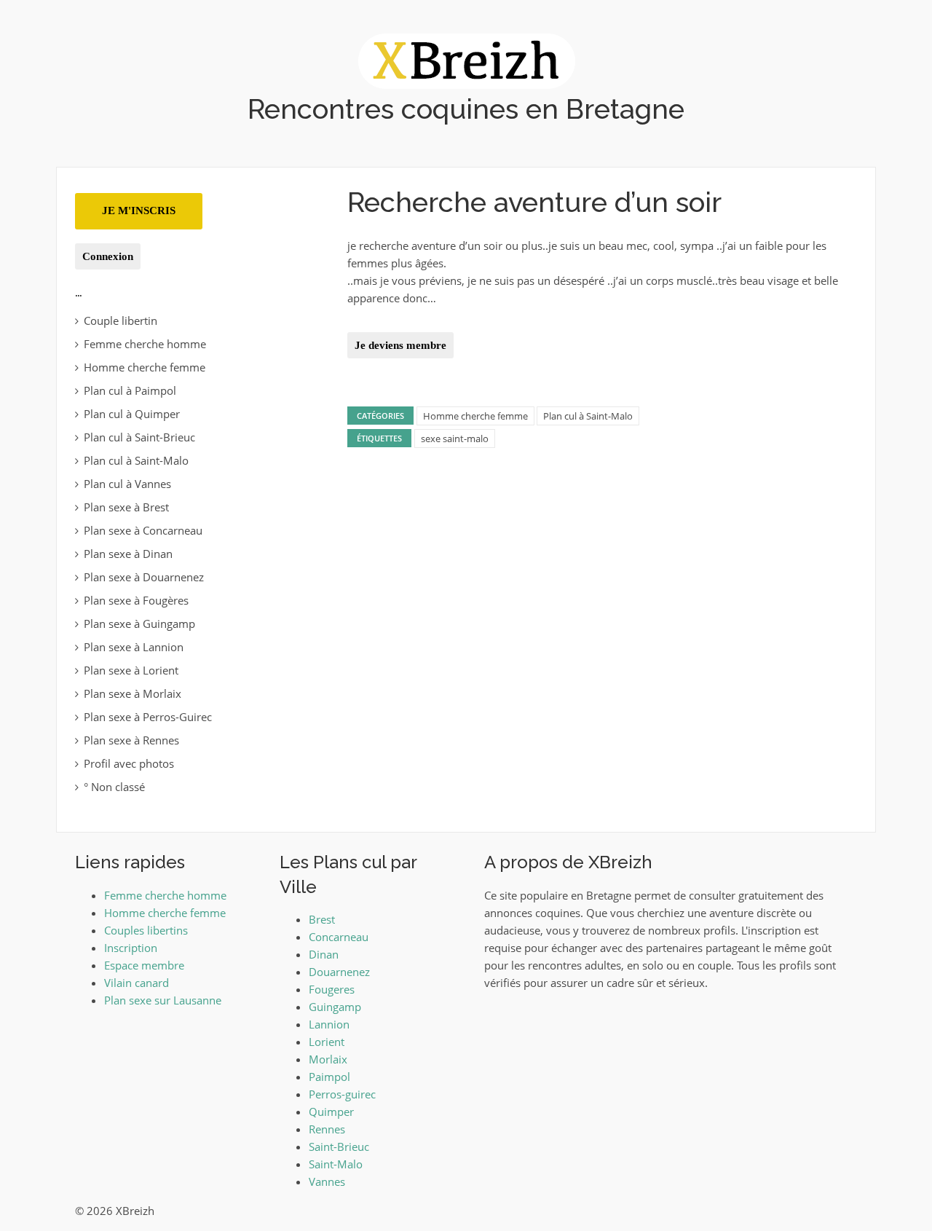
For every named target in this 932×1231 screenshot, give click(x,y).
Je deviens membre (400, 345)
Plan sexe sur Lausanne (162, 1000)
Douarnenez (339, 971)
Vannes (327, 1181)
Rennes (327, 1129)
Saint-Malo (336, 1164)
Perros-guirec (342, 1094)
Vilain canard (136, 982)
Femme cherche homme (145, 344)
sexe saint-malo (455, 438)
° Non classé (114, 786)
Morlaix (328, 1059)
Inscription (130, 947)
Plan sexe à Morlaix (132, 693)
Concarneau (338, 936)
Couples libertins (146, 930)
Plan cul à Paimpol (130, 390)
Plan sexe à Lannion (133, 647)
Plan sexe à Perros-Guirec (148, 716)
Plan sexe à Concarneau (143, 530)
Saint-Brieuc (339, 1146)
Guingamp (335, 1006)
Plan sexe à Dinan (128, 553)
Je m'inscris (138, 210)
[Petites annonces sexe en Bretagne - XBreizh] (466, 59)
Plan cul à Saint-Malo (588, 415)
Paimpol (329, 1076)
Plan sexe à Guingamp (139, 623)
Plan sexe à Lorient (131, 670)
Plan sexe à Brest (126, 507)
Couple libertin (120, 320)
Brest (322, 919)
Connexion (107, 256)
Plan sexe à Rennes (131, 740)
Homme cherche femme (475, 415)
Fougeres (332, 989)
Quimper (331, 1111)
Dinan (324, 954)
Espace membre (144, 965)
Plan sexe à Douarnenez (144, 577)
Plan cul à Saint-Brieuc (139, 437)
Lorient (326, 1041)
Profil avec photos (129, 763)
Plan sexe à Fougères (136, 600)
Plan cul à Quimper (132, 413)
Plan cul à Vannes (127, 483)
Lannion (329, 1024)
